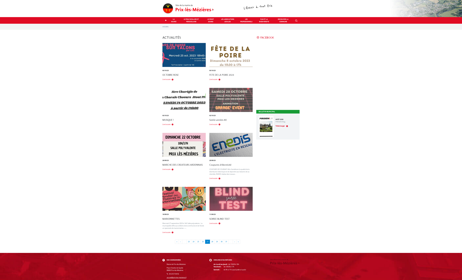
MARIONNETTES (171, 219)
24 (193, 242)
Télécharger (280, 126)
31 (226, 242)
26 (203, 242)
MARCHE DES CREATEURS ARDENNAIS (182, 164)
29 (217, 242)
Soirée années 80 (218, 120)
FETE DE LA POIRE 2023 (221, 75)
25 (198, 242)
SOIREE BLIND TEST (219, 219)
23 (189, 242)
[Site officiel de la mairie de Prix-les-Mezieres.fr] (231, 8)
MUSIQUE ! (168, 120)
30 (221, 242)
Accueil (165, 27)
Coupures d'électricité (220, 164)
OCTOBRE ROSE (170, 75)
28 (212, 242)
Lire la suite (166, 79)
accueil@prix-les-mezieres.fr (176, 277)
